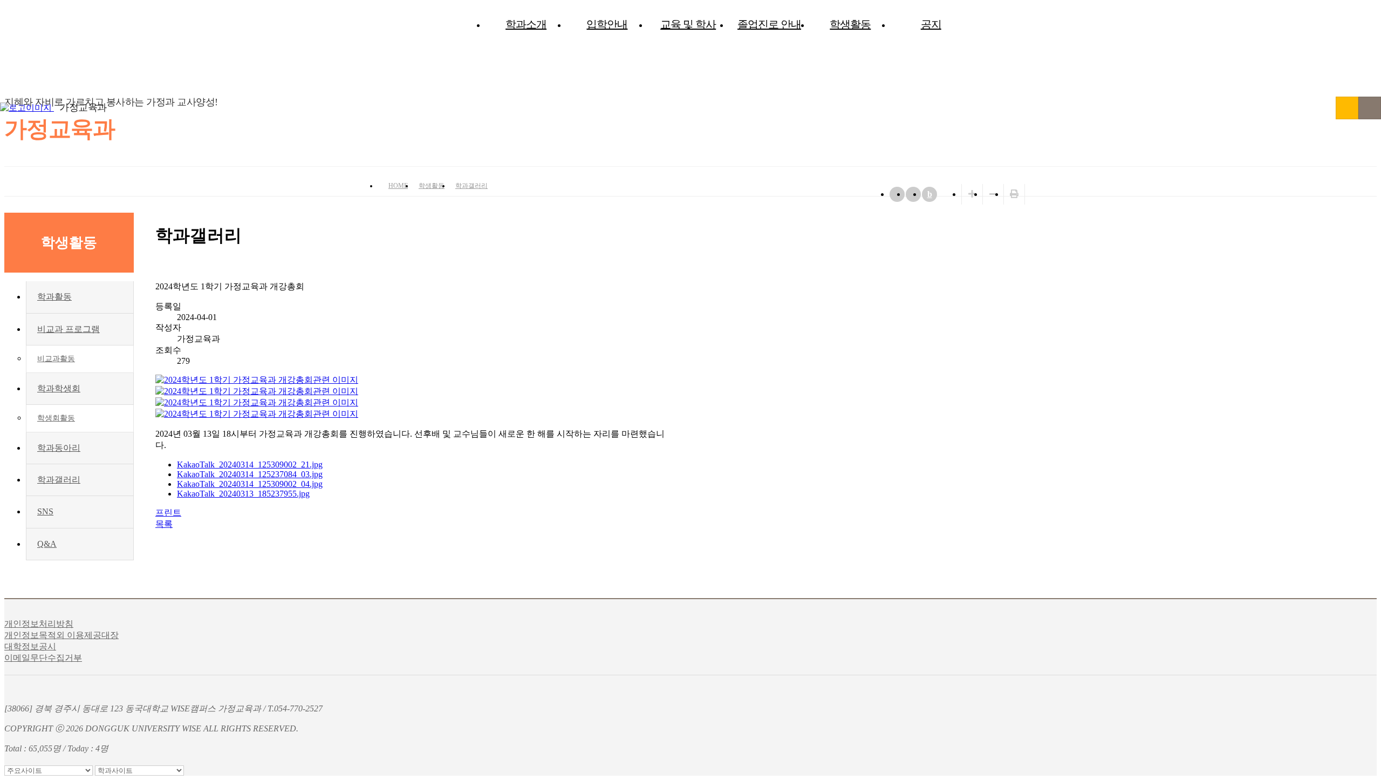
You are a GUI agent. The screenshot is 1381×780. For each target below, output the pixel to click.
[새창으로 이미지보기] (256, 379)
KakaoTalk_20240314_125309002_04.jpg (250, 484)
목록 (164, 523)
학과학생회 (58, 388)
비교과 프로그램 (68, 329)
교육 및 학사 (688, 24)
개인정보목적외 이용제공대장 (61, 635)
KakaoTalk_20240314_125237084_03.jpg (250, 474)
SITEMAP (1369, 108)
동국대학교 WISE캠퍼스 (1347, 108)
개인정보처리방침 (38, 623)
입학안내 (606, 24)
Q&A (47, 543)
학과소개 (525, 24)
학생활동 (850, 24)
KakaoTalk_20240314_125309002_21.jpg (250, 464)
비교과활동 (56, 359)
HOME (398, 185)
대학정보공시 (30, 646)
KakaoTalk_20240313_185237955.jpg (243, 493)
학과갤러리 (471, 185)
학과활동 (54, 296)
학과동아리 (58, 447)
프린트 (168, 512)
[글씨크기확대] (972, 194)
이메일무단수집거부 (43, 657)
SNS (45, 511)
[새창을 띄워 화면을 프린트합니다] (1014, 194)
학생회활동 (56, 418)
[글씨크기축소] (993, 194)
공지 (931, 24)
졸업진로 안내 (769, 24)
